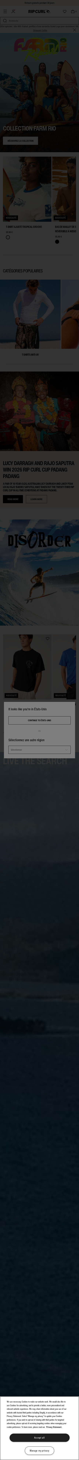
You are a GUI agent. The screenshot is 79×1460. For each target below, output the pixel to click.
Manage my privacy (39, 1450)
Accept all (39, 1438)
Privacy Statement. (54, 1427)
